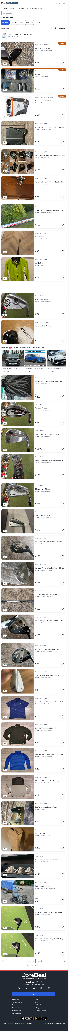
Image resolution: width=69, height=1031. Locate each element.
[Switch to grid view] (52, 28)
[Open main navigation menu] (64, 3)
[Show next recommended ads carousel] (64, 347)
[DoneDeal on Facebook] (19, 988)
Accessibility (16, 1013)
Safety (37, 1008)
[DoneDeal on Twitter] (26, 988)
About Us (15, 999)
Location (14, 22)
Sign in (34, 994)
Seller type (29, 22)
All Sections (20, 8)
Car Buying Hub (17, 1002)
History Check (17, 1008)
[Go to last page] (64, 961)
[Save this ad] (62, 62)
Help (36, 1002)
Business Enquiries (18, 1005)
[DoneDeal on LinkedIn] (41, 988)
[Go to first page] (3, 961)
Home (12, 8)
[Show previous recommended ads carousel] (61, 347)
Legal (4, 1023)
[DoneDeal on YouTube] (34, 988)
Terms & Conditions (26, 1023)
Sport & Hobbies (32, 8)
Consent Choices (40, 1010)
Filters (6, 22)
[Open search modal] (51, 3)
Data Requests (17, 1010)
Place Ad (57, 3)
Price (21, 22)
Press (36, 999)
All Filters (37, 22)
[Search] (4, 13)
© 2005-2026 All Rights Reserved (55, 1023)
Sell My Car (38, 1005)
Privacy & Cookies (13, 1023)
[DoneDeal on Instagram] (49, 988)
